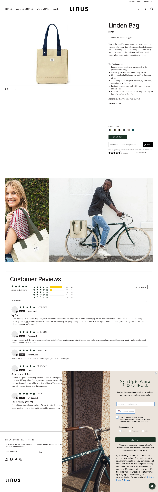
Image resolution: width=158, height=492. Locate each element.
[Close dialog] (156, 373)
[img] (27, 307)
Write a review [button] (140, 287)
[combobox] (118, 411)
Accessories (25, 9)
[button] (115, 153)
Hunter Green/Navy (124, 130)
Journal (43, 9)
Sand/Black (119, 130)
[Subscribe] (40, 451)
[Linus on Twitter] (16, 459)
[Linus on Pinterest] (20, 459)
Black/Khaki (115, 130)
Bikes (9, 9)
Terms (126, 480)
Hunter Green (133, 130)
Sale (56, 9)
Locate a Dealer (135, 1)
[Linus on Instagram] (6, 459)
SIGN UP (135, 439)
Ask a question (141, 153)
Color (114, 127)
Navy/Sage (110, 130)
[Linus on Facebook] (11, 459)
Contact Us (147, 1)
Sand (128, 130)
